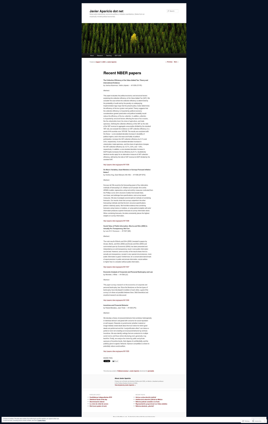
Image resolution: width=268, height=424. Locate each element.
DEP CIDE (118, 55)
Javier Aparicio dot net (106, 11)
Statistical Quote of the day (98, 399)
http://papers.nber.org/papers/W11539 (116, 164)
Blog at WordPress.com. (120, 417)
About (92, 55)
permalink (151, 371)
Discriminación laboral (97, 402)
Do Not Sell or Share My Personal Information (141, 417)
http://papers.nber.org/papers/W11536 (116, 300)
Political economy (122, 371)
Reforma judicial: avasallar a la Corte (147, 402)
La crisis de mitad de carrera (99, 404)
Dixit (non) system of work (98, 406)
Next (176, 62)
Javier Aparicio (111, 62)
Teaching (108, 55)
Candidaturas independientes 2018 (101, 397)
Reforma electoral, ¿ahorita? (145, 406)
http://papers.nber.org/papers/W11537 (116, 267)
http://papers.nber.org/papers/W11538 (116, 221)
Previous (169, 62)
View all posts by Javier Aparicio (125, 385)
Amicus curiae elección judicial (146, 397)
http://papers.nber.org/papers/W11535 (116, 351)
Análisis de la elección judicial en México (149, 399)
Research (100, 55)
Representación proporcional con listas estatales (151, 404)
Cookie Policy (41, 420)
